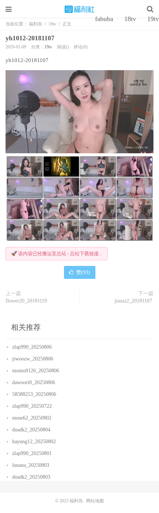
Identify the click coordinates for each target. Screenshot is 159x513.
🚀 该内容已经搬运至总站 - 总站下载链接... (56, 253)
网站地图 (95, 500)
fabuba (104, 19)
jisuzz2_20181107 (134, 301)
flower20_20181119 (27, 301)
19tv (48, 46)
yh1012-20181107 (31, 38)
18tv (130, 19)
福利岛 (79, 9)
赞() (83, 272)
